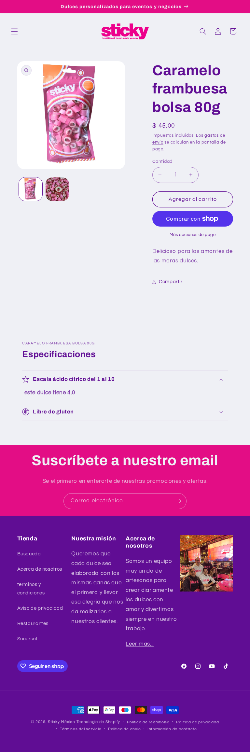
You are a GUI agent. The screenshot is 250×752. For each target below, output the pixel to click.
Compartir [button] (171, 281)
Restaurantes (33, 623)
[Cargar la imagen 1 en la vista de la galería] (30, 189)
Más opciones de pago (193, 235)
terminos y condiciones (31, 588)
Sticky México (61, 722)
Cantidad (162, 161)
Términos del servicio (80, 729)
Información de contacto (172, 729)
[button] (14, 31)
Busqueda (29, 553)
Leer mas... (140, 644)
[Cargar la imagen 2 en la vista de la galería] (57, 189)
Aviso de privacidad (40, 608)
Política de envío (124, 729)
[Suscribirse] (178, 501)
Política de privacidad (197, 722)
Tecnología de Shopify (98, 722)
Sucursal (27, 638)
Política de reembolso (148, 722)
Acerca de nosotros (39, 569)
